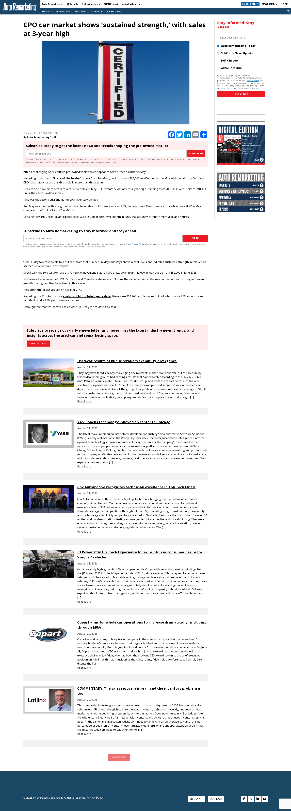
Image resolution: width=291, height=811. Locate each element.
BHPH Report (111, 4)
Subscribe (196, 153)
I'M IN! (195, 238)
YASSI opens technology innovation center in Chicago (123, 422)
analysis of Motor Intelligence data (87, 296)
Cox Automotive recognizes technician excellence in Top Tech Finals (136, 487)
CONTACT (216, 799)
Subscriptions (63, 11)
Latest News (114, 11)
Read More (84, 401)
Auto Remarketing (52, 4)
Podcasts (47, 11)
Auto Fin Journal (131, 4)
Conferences (97, 11)
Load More (119, 757)
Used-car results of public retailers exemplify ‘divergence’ (127, 361)
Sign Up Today (38, 343)
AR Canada (72, 4)
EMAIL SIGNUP (250, 4)
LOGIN (284, 4)
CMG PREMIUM (270, 4)
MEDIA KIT (196, 799)
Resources (80, 11)
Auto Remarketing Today (238, 46)
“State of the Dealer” (67, 178)
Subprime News (91, 4)
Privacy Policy (140, 159)
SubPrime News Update (237, 53)
